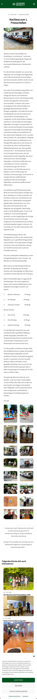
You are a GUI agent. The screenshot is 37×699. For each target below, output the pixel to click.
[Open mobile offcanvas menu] (1, 4)
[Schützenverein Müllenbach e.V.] (18, 4)
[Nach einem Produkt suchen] (35, 4)
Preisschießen (24, 14)
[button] (34, 656)
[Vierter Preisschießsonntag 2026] (18, 606)
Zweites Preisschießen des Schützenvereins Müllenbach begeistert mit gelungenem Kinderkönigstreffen (18, 544)
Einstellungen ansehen (18, 691)
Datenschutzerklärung (14, 696)
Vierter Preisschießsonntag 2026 (14, 621)
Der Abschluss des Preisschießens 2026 (16, 595)
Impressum (25, 696)
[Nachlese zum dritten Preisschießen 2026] (18, 642)
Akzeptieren (18, 680)
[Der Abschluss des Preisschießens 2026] (18, 579)
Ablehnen (18, 686)
